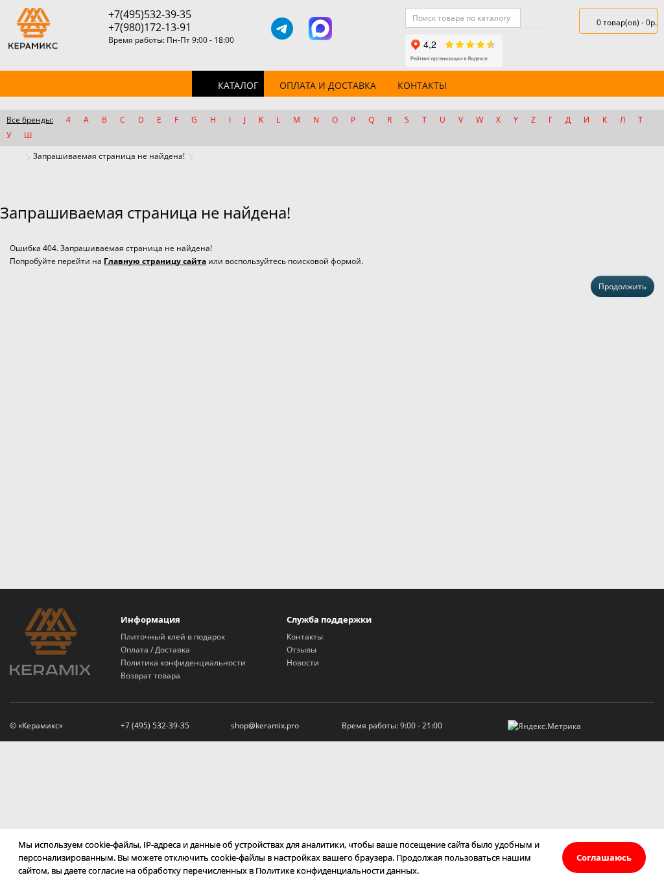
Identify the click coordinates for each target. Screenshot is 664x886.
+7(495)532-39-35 (149, 14)
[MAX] (320, 28)
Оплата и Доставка (327, 85)
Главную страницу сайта (155, 261)
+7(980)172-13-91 (149, 27)
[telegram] (282, 29)
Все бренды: (29, 119)
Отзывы (301, 649)
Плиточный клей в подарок (173, 636)
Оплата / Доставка (155, 649)
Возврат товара (150, 675)
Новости (303, 662)
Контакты (422, 85)
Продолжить (622, 286)
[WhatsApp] (358, 29)
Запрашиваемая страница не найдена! (109, 156)
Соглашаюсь (604, 857)
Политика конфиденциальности (183, 662)
